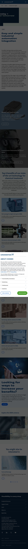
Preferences (5, 285)
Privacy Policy (13, 271)
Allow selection (5, 293)
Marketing (4, 282)
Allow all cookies (22, 293)
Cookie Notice (4, 271)
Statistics (4, 288)
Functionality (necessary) (8, 278)
